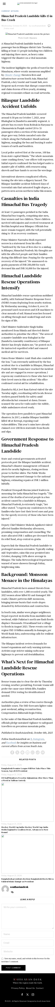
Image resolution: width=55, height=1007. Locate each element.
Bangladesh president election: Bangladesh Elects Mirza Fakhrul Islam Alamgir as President (27, 880)
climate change (13, 75)
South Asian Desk (43, 1001)
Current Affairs (10, 11)
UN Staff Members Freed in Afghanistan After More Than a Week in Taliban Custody (27, 779)
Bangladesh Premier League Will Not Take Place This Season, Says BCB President (25, 769)
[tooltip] (12, 752)
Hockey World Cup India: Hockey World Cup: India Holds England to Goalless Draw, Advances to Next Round (24, 830)
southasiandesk (39, 26)
